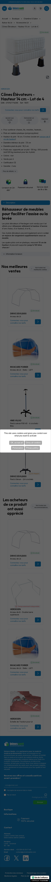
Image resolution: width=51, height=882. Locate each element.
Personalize (18, 448)
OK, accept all (17, 443)
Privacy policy (32, 448)
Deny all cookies (33, 443)
